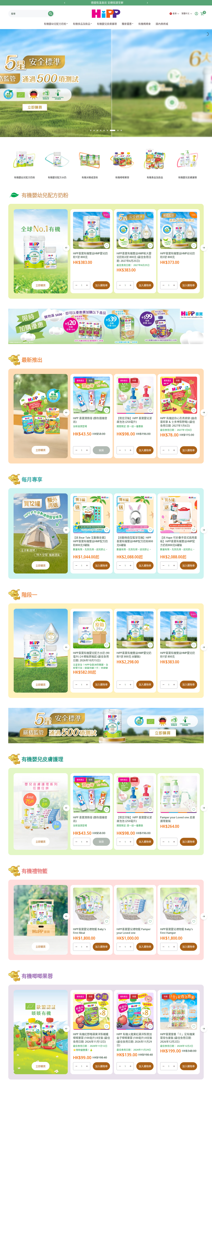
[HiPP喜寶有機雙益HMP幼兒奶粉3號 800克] (178, 230)
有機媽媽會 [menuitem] (144, 23)
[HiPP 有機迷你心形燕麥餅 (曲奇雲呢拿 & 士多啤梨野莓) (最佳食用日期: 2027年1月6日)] (178, 395)
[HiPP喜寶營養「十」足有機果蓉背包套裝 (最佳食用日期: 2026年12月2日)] (178, 1011)
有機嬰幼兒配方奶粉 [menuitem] (55, 23)
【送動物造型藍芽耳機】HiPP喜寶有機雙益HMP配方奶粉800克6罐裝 (135, 541)
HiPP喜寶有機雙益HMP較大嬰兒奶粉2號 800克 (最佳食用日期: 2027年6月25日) (134, 257)
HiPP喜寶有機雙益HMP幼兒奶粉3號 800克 (177, 255)
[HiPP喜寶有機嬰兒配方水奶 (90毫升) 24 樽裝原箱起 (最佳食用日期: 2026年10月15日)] (91, 629)
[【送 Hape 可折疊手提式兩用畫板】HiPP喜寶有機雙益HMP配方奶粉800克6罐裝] (178, 514)
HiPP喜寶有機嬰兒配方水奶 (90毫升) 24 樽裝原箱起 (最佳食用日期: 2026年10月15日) (91, 656)
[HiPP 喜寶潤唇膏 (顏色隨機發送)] (91, 395)
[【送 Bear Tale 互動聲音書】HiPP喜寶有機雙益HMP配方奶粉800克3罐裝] (91, 514)
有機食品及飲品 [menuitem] (81, 23)
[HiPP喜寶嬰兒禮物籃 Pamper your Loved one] (135, 906)
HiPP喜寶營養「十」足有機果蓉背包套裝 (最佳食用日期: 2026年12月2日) (177, 1037)
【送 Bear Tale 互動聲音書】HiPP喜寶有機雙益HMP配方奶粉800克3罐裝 (90, 541)
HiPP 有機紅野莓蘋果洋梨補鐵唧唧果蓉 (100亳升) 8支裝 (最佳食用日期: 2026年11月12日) (91, 1037)
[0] (201, 13)
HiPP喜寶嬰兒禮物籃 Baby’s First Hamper (176, 931)
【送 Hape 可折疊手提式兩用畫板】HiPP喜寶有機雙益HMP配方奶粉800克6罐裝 (178, 541)
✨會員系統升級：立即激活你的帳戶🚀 (115, 2)
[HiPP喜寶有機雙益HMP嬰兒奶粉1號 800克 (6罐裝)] (135, 629)
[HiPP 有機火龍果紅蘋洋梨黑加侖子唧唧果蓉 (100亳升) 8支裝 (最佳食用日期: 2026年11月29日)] (135, 1011)
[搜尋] (50, 13)
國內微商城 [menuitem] (162, 23)
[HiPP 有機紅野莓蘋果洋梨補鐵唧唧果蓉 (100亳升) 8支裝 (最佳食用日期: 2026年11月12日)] (91, 1011)
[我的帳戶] (195, 14)
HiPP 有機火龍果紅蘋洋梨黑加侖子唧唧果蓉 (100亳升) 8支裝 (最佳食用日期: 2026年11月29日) (134, 1039)
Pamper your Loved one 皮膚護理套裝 (177, 819)
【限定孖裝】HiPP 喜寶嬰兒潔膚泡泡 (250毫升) (134, 420)
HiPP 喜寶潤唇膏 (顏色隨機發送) (90, 420)
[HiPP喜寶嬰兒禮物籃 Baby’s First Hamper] (178, 906)
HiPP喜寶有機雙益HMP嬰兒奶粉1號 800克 (90, 255)
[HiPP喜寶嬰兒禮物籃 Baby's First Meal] (91, 906)
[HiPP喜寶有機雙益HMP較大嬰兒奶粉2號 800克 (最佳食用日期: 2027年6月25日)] (135, 230)
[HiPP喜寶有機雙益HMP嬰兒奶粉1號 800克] (91, 230)
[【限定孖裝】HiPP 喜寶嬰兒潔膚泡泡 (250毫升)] (135, 395)
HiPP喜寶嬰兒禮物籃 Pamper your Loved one (134, 931)
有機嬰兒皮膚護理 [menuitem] (107, 23)
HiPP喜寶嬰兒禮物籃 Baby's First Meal (89, 931)
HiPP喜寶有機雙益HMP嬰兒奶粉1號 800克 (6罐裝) (134, 654)
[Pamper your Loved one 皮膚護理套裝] (178, 794)
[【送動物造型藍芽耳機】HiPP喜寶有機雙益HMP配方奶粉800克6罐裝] (135, 514)
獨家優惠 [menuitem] (127, 23)
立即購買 (41, 285)
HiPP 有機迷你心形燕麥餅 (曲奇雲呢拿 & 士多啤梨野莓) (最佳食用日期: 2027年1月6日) (178, 421)
